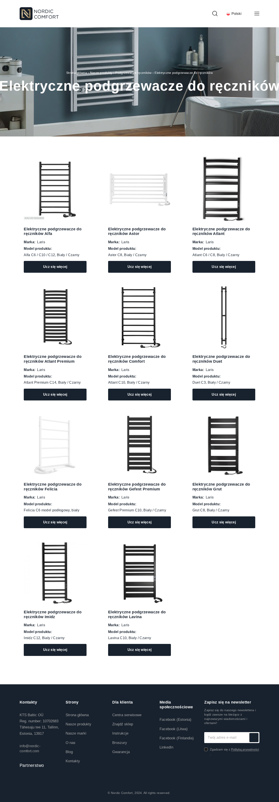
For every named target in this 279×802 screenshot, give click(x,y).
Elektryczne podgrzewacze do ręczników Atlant (221, 231)
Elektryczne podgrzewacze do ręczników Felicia (53, 486)
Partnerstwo (32, 765)
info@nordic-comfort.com (30, 748)
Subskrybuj (254, 737)
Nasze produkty (101, 72)
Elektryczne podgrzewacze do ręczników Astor (137, 231)
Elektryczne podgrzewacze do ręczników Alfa (53, 231)
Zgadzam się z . (234, 752)
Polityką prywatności (245, 749)
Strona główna (76, 72)
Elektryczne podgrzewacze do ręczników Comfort (137, 359)
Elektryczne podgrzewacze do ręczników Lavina (137, 614)
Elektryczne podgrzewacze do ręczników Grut (221, 486)
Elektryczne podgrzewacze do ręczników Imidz (53, 614)
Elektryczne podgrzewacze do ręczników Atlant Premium (53, 359)
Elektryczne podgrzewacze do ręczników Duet (221, 359)
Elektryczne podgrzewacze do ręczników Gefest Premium (137, 486)
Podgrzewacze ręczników (133, 72)
